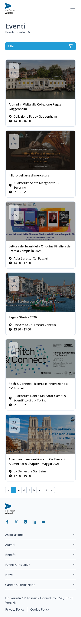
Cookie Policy (39, 609)
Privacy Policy (14, 609)
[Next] (52, 490)
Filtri (11, 46)
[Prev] (8, 490)
